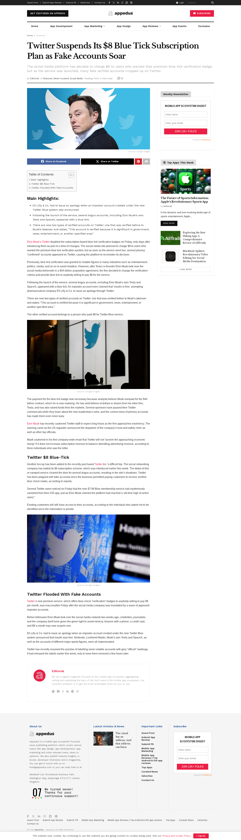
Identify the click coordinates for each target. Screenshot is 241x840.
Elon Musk (33, 423)
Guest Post (147, 733)
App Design (124, 26)
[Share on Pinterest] (138, 161)
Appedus (39, 830)
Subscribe (203, 13)
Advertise (147, 776)
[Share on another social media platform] (146, 161)
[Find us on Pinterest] (131, 2)
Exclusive (204, 26)
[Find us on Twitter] (113, 2)
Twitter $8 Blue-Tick (43, 183)
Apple (166, 191)
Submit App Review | (53, 2)
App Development (61, 26)
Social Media (76, 78)
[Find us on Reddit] (127, 2)
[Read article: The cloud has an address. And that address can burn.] (103, 739)
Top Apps (146, 767)
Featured (40, 35)
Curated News (149, 771)
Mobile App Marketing (147, 749)
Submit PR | (72, 2)
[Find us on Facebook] (109, 2)
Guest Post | (33, 2)
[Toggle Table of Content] (69, 175)
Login (181, 2)
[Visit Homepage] (120, 13)
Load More (186, 269)
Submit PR (147, 744)
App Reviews (150, 26)
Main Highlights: (40, 179)
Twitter (98, 464)
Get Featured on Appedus (47, 13)
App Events (179, 26)
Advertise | (86, 2)
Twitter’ (31, 601)
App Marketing (93, 26)
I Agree (201, 836)
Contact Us (99, 2)
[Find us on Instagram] (122, 2)
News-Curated (61, 78)
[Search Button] (212, 2)
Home (34, 26)
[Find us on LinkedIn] (118, 2)
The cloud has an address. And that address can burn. (123, 740)
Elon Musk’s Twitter (38, 241)
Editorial (34, 78)
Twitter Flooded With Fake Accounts (52, 187)
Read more (170, 222)
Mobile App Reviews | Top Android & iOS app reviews (151, 759)
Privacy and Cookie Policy (176, 835)
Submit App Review (148, 738)
